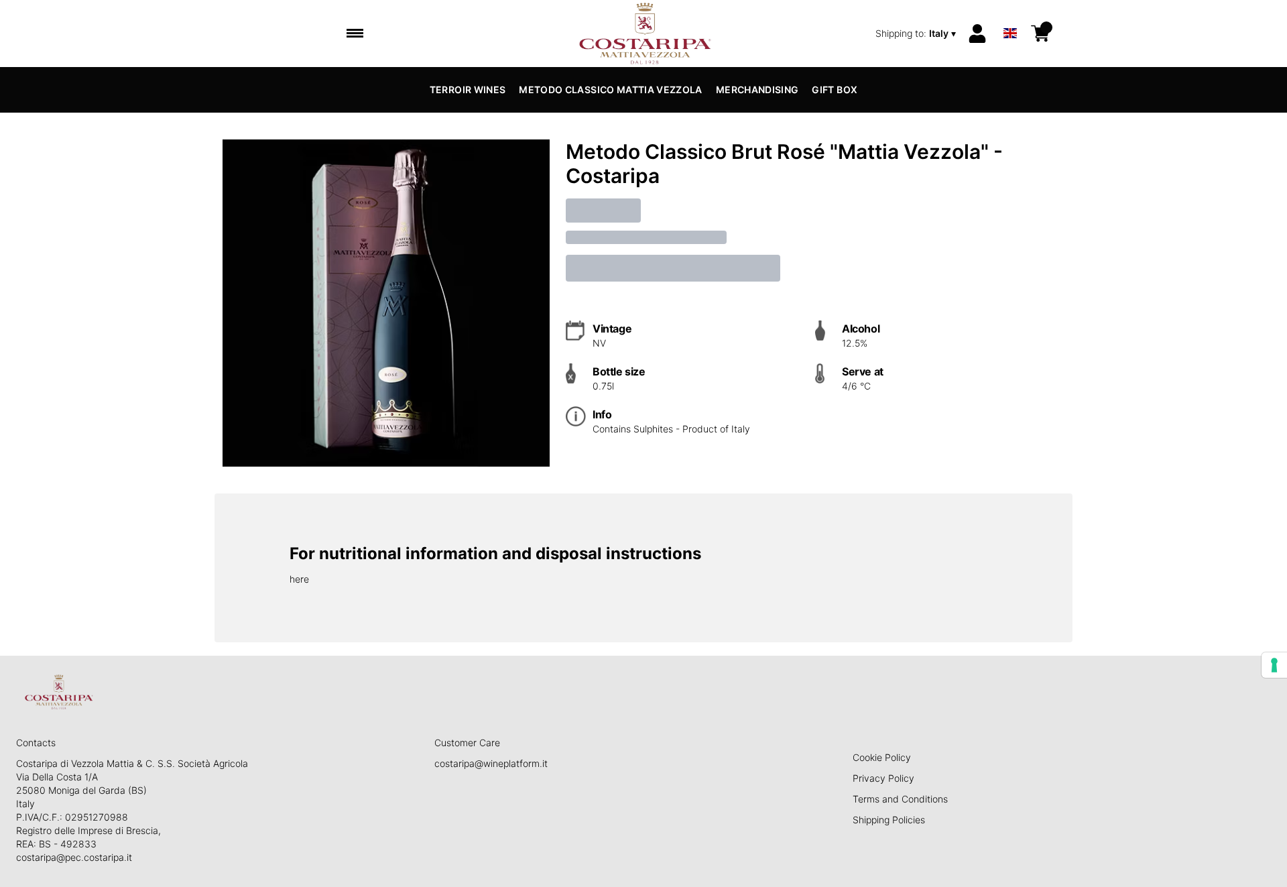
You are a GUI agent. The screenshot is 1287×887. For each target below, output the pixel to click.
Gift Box (834, 89)
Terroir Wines (468, 89)
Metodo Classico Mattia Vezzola (610, 89)
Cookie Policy (882, 757)
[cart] (1040, 33)
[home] (643, 33)
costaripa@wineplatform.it (491, 763)
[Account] (977, 33)
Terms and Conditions (900, 799)
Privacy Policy (883, 778)
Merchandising (757, 89)
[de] (1010, 16)
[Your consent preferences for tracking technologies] (1274, 665)
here (299, 579)
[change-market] (917, 33)
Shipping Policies (889, 819)
